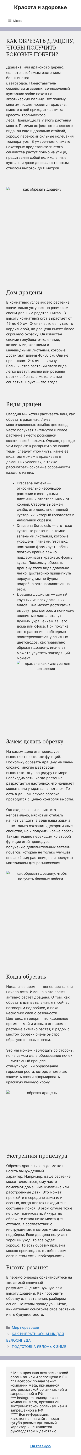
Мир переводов (25, 1327)
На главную (40, 1446)
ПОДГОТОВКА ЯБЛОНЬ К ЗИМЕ (39, 1347)
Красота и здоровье (40, 7)
